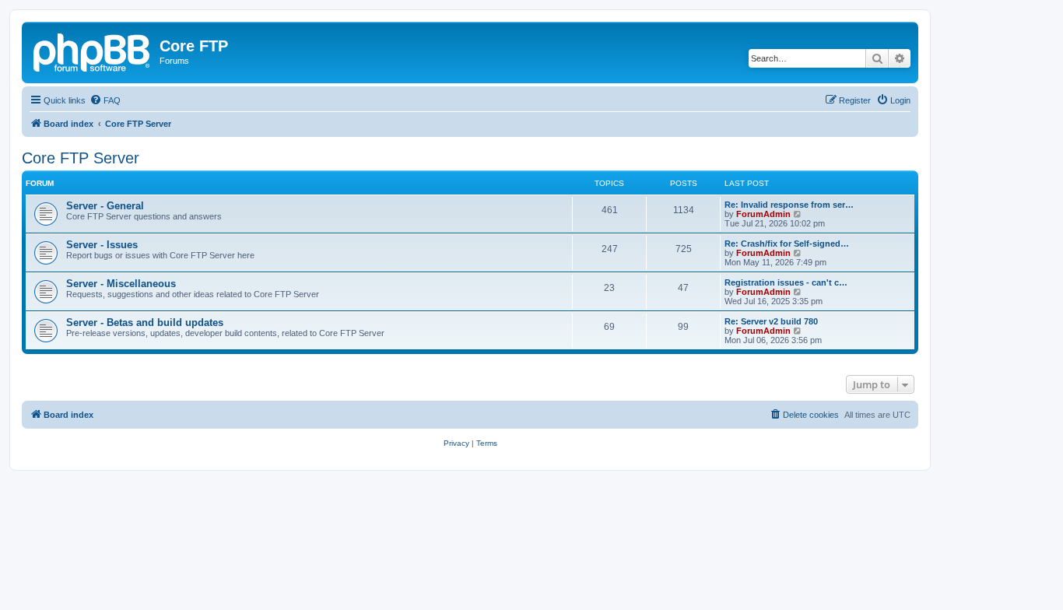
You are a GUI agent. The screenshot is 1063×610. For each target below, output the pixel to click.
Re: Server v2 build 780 (771, 321)
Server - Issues (102, 245)
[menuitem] (105, 100)
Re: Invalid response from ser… (789, 204)
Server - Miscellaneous (121, 283)
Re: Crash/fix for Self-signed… (786, 243)
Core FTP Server (80, 158)
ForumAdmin (763, 214)
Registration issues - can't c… (785, 282)
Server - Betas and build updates (144, 322)
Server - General (105, 206)
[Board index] (93, 50)
